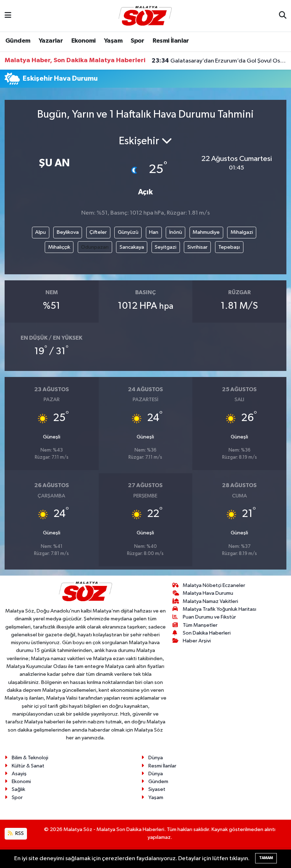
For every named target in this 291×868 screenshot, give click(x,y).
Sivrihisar (197, 247)
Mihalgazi (242, 232)
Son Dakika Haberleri (207, 633)
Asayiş (19, 773)
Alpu (40, 232)
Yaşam (113, 41)
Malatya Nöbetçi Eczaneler (214, 585)
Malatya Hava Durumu (208, 593)
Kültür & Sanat (28, 766)
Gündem (17, 41)
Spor (137, 41)
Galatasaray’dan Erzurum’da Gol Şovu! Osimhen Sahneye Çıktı (219, 61)
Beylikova (68, 232)
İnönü (175, 232)
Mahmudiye (206, 232)
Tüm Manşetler (200, 625)
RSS (19, 833)
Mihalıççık (59, 247)
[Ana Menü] (8, 16)
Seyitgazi (165, 247)
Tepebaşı (229, 247)
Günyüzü (128, 232)
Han (153, 232)
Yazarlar (51, 41)
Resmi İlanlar (171, 41)
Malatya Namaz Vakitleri (210, 601)
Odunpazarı (95, 247)
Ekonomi (83, 41)
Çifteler (98, 232)
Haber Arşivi (197, 640)
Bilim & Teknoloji (30, 757)
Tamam (266, 858)
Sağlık (18, 789)
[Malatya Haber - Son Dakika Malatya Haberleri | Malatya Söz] (145, 15)
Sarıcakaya (132, 247)
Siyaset (156, 789)
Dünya (155, 757)
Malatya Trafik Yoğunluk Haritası (219, 609)
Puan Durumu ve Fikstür (209, 617)
